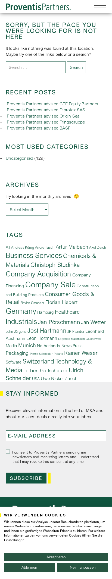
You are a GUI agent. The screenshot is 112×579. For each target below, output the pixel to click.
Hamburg (45, 312)
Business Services (34, 255)
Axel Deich (97, 247)
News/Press (72, 345)
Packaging (17, 353)
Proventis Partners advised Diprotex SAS (46, 109)
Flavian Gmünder (32, 303)
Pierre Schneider (41, 353)
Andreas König (22, 247)
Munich (27, 345)
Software (14, 361)
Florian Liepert (61, 302)
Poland (58, 354)
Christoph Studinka (55, 264)
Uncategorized (19, 158)
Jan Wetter (93, 322)
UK (65, 371)
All (8, 247)
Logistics (64, 338)
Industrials (21, 321)
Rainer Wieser (81, 352)
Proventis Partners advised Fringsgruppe (46, 122)
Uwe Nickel (52, 378)
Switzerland (38, 361)
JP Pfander (75, 331)
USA (36, 378)
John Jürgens (16, 331)
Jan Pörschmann (59, 321)
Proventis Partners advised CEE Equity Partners (52, 103)
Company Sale (50, 284)
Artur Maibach (72, 247)
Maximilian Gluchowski (86, 339)
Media (11, 345)
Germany (21, 310)
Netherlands (48, 345)
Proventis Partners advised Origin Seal (43, 116)
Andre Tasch (44, 247)
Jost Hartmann (46, 330)
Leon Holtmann (41, 338)
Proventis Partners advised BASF (38, 128)
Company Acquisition (38, 273)
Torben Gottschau (43, 370)
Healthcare (67, 312)
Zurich (71, 378)
